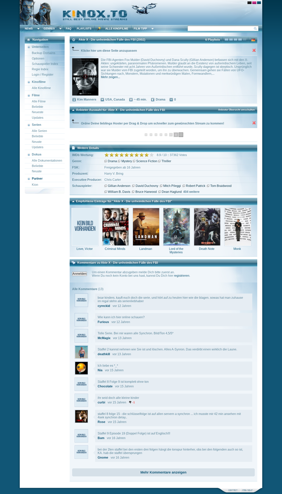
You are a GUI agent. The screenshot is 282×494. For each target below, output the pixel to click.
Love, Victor (85, 248)
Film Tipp (140, 28)
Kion (35, 184)
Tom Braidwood (221, 185)
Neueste (37, 112)
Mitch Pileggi (172, 185)
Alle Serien (39, 130)
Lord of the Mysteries (176, 250)
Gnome (103, 457)
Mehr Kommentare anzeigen (163, 472)
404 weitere (191, 191)
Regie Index (40, 69)
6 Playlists (212, 39)
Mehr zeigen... (110, 77)
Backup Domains (43, 53)
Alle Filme (39, 101)
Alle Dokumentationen (47, 160)
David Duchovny (147, 185)
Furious (103, 322)
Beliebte (37, 106)
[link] (141, 12)
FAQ (68, 28)
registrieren (181, 275)
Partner (37, 178)
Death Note (206, 248)
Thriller (166, 161)
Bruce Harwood (146, 191)
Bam (101, 438)
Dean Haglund (172, 191)
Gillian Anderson (119, 185)
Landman (145, 248)
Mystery (126, 161)
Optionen (38, 58)
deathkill (104, 354)
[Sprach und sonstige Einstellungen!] (99, 28)
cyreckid (104, 306)
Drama (112, 161)
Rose (101, 422)
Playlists (84, 28)
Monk (237, 248)
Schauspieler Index (45, 63)
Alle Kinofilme (116, 28)
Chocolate (105, 386)
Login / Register (42, 74)
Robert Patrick (195, 185)
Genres (49, 28)
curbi (101, 402)
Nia (100, 370)
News (29, 28)
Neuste (37, 141)
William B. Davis (119, 191)
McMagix (104, 338)
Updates (37, 117)
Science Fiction (146, 161)
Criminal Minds (115, 248)
